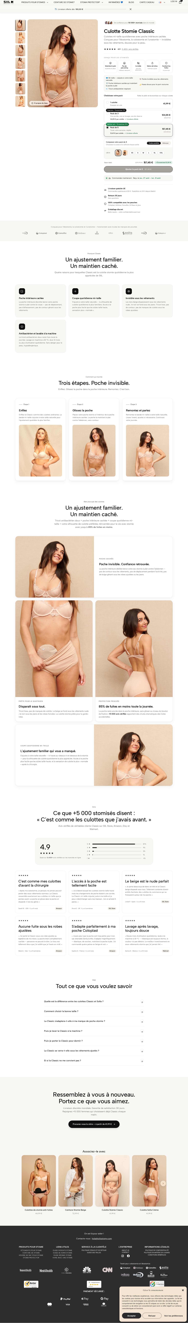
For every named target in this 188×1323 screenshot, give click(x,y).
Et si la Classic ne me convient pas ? (62, 1060)
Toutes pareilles (154, 143)
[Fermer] (130, 9)
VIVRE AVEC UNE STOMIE (63, 1258)
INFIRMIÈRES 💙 (116, 2)
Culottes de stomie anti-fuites (39, 1210)
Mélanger (165, 143)
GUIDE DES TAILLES (94, 1253)
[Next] (163, 1183)
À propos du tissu (41, 103)
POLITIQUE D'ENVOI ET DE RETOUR (94, 1250)
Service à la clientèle (94, 1247)
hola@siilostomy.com (102, 1238)
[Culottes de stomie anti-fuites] (39, 1181)
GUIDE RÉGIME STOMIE (62, 1255)
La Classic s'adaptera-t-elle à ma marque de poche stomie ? (74, 1021)
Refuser (152, 1315)
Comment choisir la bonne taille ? (61, 1011)
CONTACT (125, 1252)
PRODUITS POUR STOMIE (31, 1247)
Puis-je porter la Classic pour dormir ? (63, 1041)
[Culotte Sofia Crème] (149, 1181)
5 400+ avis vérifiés (130, 49)
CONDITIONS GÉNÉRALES (157, 1255)
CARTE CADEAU (147, 2)
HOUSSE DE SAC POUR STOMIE (31, 1255)
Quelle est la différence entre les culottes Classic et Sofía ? (73, 1001)
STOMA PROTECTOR (31, 1258)
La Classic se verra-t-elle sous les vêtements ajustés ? (71, 1050)
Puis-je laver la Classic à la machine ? (63, 1031)
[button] (183, 1290)
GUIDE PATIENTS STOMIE (62, 1250)
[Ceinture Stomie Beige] (75, 1181)
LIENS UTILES (62, 1247)
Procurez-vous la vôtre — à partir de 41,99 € (92, 1124)
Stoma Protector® (90, 2)
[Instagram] (122, 1256)
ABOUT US (125, 1250)
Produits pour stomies (33, 2)
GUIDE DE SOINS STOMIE (62, 1253)
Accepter (131, 1315)
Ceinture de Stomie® (64, 2)
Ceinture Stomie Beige (75, 1210)
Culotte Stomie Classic (112, 1210)
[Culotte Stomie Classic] (112, 1181)
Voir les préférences (173, 1315)
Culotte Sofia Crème (149, 1210)
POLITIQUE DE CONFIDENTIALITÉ (157, 1250)
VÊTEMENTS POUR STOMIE (31, 1250)
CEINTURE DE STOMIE (31, 1253)
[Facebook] (128, 1256)
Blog (131, 2)
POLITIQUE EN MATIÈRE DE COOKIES (157, 1253)
